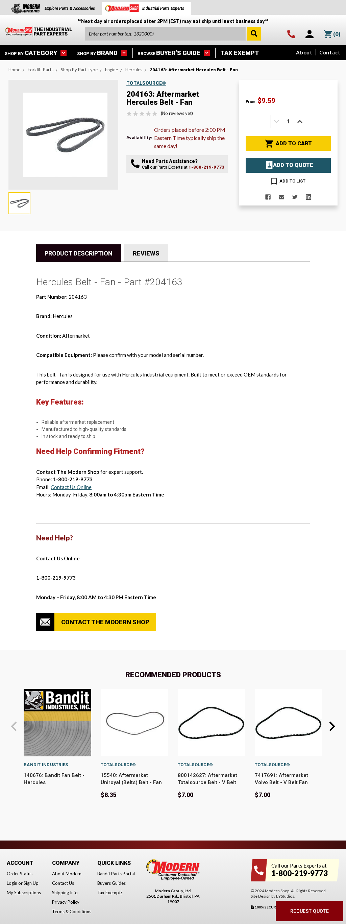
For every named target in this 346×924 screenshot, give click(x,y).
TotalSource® (118, 764)
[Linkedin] (308, 197)
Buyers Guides (111, 883)
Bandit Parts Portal (116, 873)
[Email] (281, 197)
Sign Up (31, 883)
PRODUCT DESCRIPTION (79, 253)
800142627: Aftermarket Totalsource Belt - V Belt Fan (207, 782)
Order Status (19, 873)
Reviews (146, 253)
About (304, 52)
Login (12, 883)
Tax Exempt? (110, 892)
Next (332, 726)
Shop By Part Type (79, 69)
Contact (330, 52)
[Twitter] (295, 197)
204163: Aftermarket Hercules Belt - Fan (194, 69)
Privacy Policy (65, 902)
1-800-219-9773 (206, 167)
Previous (13, 726)
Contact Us (63, 883)
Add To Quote (293, 165)
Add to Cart (294, 143)
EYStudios (285, 896)
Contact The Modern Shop (105, 622)
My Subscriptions (24, 892)
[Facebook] (268, 197)
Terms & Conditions (71, 911)
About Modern (66, 873)
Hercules (133, 69)
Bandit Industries (46, 764)
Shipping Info (65, 892)
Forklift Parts (40, 69)
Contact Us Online (71, 487)
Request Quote (309, 911)
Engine (111, 69)
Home (14, 69)
